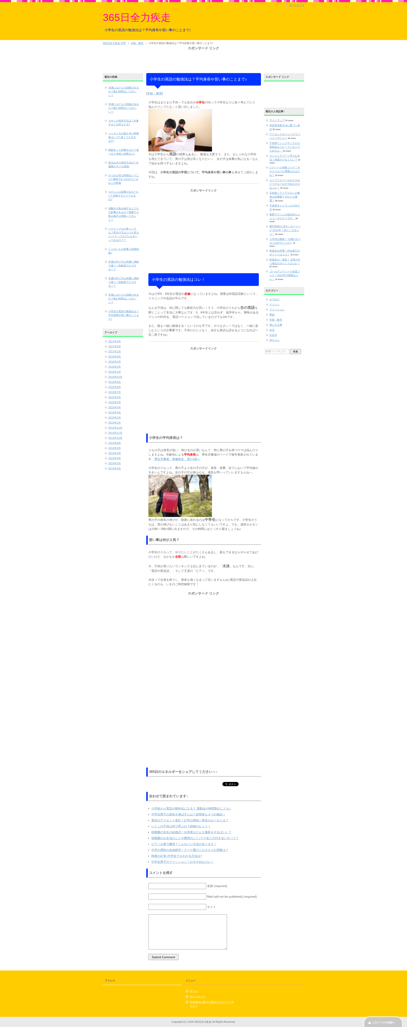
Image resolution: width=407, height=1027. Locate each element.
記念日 (273, 335)
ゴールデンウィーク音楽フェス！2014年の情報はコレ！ (284, 275)
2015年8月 (114, 387)
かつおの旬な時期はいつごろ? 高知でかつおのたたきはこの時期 (123, 179)
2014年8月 (114, 443)
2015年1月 (114, 422)
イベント (274, 304)
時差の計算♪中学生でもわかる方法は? (176, 856)
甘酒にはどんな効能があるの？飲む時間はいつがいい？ (123, 91)
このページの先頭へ (383, 1022)
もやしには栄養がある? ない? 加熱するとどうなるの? (123, 195)
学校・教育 (154, 93)
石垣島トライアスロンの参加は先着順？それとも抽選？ (284, 196)
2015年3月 (114, 412)
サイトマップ (277, 120)
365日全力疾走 (137, 17)
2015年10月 (115, 377)
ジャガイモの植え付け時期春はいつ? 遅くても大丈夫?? (123, 137)
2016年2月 (114, 366)
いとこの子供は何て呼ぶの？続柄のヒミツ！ (181, 826)
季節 (272, 314)
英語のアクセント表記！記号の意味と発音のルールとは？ (190, 820)
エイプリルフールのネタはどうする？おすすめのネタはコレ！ (284, 184)
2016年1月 (114, 371)
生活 (272, 329)
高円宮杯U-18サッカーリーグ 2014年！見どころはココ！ (285, 230)
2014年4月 (114, 458)
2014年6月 (114, 448)
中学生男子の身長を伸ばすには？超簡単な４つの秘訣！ (188, 814)
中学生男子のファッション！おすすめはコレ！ (182, 861)
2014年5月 (114, 453)
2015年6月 (114, 397)
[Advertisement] (203, 60)
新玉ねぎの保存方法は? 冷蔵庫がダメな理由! (123, 164)
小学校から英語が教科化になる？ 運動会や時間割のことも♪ (191, 808)
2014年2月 (114, 468)
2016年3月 (114, 361)
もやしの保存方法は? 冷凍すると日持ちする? (123, 122)
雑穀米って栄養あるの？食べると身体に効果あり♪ (123, 151)
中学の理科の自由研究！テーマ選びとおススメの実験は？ (190, 850)
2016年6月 (114, 356)
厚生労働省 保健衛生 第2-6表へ (177, 459)
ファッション (277, 309)
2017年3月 (114, 346)
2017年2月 (114, 351)
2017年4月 (114, 341)
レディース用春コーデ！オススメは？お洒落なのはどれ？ (284, 171)
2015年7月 (114, 392)
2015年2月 (114, 417)
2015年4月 (114, 407)
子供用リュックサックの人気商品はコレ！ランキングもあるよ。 (284, 147)
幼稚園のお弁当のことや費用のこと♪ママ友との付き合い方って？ (195, 838)
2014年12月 (115, 427)
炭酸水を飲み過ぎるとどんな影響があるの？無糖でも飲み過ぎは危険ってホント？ (123, 214)
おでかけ (274, 299)
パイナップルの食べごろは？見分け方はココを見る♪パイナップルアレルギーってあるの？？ (123, 234)
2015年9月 (114, 382)
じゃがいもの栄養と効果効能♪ (123, 251)
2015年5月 (114, 402)
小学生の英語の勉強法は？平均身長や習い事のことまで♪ (123, 315)
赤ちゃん (274, 340)
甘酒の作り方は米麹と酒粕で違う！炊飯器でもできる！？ (123, 265)
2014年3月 (114, 463)
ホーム (194, 991)
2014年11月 (115, 432)
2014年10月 (115, 438)
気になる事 (275, 324)
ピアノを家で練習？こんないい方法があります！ (184, 844)
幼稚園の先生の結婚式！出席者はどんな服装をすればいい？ (191, 832)
